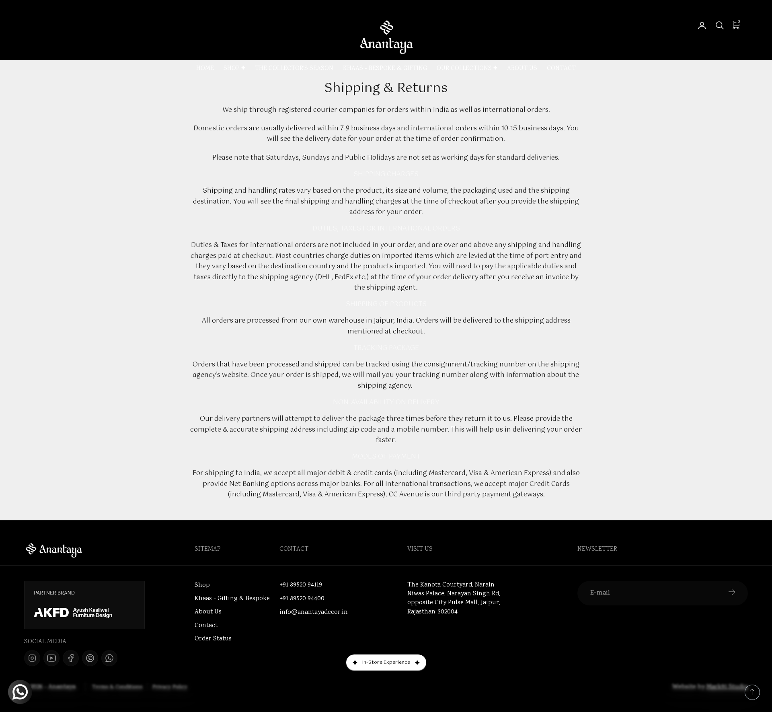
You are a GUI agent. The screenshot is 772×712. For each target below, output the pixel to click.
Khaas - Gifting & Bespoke (232, 598)
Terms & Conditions (117, 687)
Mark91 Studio (727, 687)
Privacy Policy (169, 687)
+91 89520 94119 (300, 585)
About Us (522, 69)
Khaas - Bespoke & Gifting (385, 69)
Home (205, 69)
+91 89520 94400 (301, 599)
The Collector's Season (294, 69)
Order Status (213, 639)
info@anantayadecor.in (313, 612)
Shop (232, 69)
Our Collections (464, 69)
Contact (561, 69)
